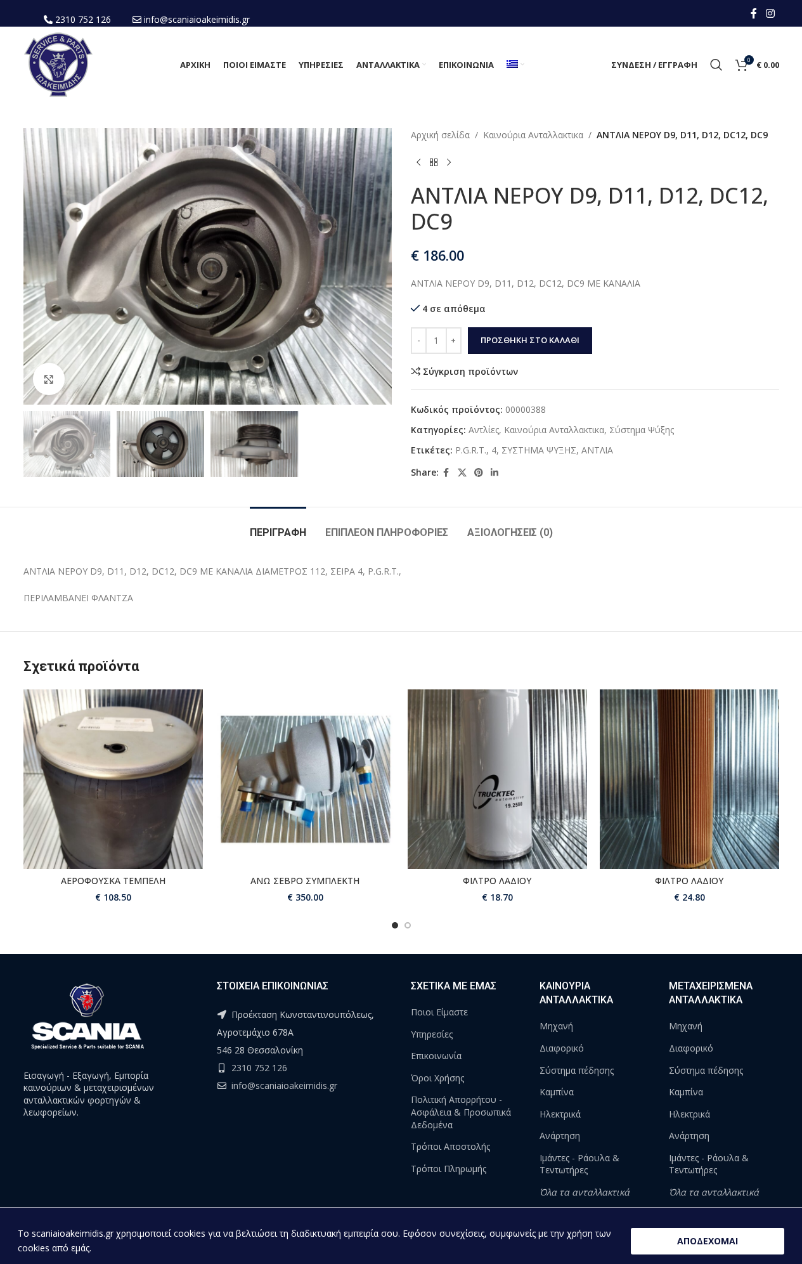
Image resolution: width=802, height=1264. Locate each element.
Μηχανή (556, 1026)
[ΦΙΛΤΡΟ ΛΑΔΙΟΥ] (497, 779)
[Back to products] (433, 162)
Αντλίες (484, 430)
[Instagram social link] (770, 13)
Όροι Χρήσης (437, 1078)
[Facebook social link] (753, 13)
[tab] (278, 526)
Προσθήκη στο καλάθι (530, 340)
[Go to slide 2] (407, 925)
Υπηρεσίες (432, 1034)
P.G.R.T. (470, 450)
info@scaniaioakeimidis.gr (197, 19)
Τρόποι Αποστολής (450, 1146)
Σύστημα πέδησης (577, 1070)
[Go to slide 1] (395, 925)
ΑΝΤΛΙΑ (597, 450)
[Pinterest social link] (478, 472)
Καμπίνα (557, 1092)
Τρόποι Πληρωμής (448, 1169)
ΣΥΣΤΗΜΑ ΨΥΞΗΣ (538, 450)
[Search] (716, 64)
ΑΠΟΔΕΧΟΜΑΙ (707, 1241)
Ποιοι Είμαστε (439, 1012)
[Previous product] (418, 162)
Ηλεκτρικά (560, 1114)
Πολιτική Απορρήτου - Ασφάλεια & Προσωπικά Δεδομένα (461, 1111)
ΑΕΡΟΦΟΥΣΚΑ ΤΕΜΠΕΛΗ (113, 881)
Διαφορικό (562, 1048)
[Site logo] (58, 64)
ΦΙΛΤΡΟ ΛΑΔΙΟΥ (497, 881)
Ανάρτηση (560, 1136)
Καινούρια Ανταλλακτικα (533, 135)
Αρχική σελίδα (440, 135)
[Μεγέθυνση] (49, 378)
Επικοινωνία (436, 1056)
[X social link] (462, 472)
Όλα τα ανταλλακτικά (585, 1192)
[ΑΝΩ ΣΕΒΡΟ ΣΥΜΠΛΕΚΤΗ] (305, 779)
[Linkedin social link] (494, 472)
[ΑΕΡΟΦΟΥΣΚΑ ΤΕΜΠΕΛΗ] (113, 779)
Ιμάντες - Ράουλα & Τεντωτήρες (579, 1164)
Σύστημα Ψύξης (641, 430)
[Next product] (448, 162)
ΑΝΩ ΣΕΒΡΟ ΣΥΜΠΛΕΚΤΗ (304, 881)
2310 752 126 (83, 19)
